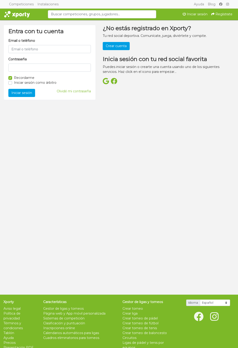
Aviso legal (12, 308)
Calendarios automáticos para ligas (71, 333)
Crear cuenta (116, 46)
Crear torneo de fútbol (140, 323)
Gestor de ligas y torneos (63, 308)
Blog (211, 4)
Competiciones (21, 4)
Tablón (8, 333)
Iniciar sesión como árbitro (35, 83)
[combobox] (102, 14)
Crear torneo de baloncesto (144, 333)
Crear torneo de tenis (139, 328)
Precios (9, 343)
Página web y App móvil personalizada (74, 313)
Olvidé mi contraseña (74, 91)
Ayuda (199, 4)
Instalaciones (48, 4)
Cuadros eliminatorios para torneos (71, 338)
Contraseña (17, 59)
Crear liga (130, 313)
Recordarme (24, 78)
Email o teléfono (21, 41)
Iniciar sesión (197, 14)
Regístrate (223, 14)
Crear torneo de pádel (140, 318)
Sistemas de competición (64, 318)
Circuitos (129, 338)
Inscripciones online (59, 328)
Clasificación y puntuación (64, 323)
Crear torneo (132, 308)
